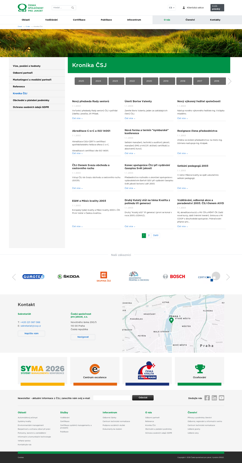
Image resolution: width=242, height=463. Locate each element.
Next (229, 81)
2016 (216, 81)
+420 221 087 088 (30, 322)
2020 (149, 81)
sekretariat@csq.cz (31, 326)
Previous (71, 81)
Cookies (21, 457)
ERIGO (221, 457)
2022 (132, 81)
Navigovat (83, 337)
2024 (98, 81)
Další (155, 235)
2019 (165, 81)
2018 (182, 81)
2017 (199, 81)
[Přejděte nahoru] (236, 457)
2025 (81, 81)
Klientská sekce (195, 8)
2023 (115, 81)
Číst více (76, 118)
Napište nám (32, 333)
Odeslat (143, 397)
